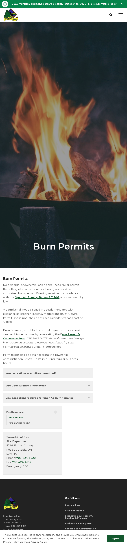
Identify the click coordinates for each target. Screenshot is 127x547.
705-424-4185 (21, 462)
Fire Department (15, 412)
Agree (115, 538)
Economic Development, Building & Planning (79, 517)
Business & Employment (79, 523)
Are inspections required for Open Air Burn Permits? (39, 397)
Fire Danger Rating (19, 423)
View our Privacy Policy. (33, 542)
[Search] (111, 15)
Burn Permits (16, 417)
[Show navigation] (121, 15)
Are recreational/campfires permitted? (31, 373)
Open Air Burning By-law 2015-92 (37, 297)
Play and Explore (74, 510)
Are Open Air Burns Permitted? (26, 385)
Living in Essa (72, 505)
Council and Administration (80, 528)
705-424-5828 (26, 457)
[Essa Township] (10, 15)
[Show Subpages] (55, 412)
